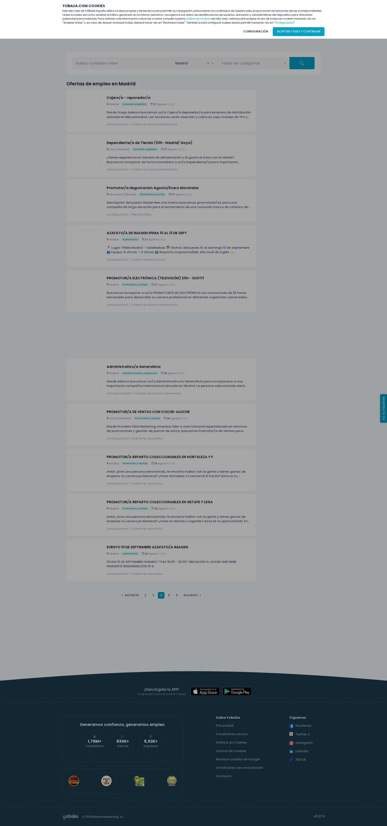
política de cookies (198, 19)
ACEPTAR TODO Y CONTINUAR (298, 31)
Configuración (284, 23)
